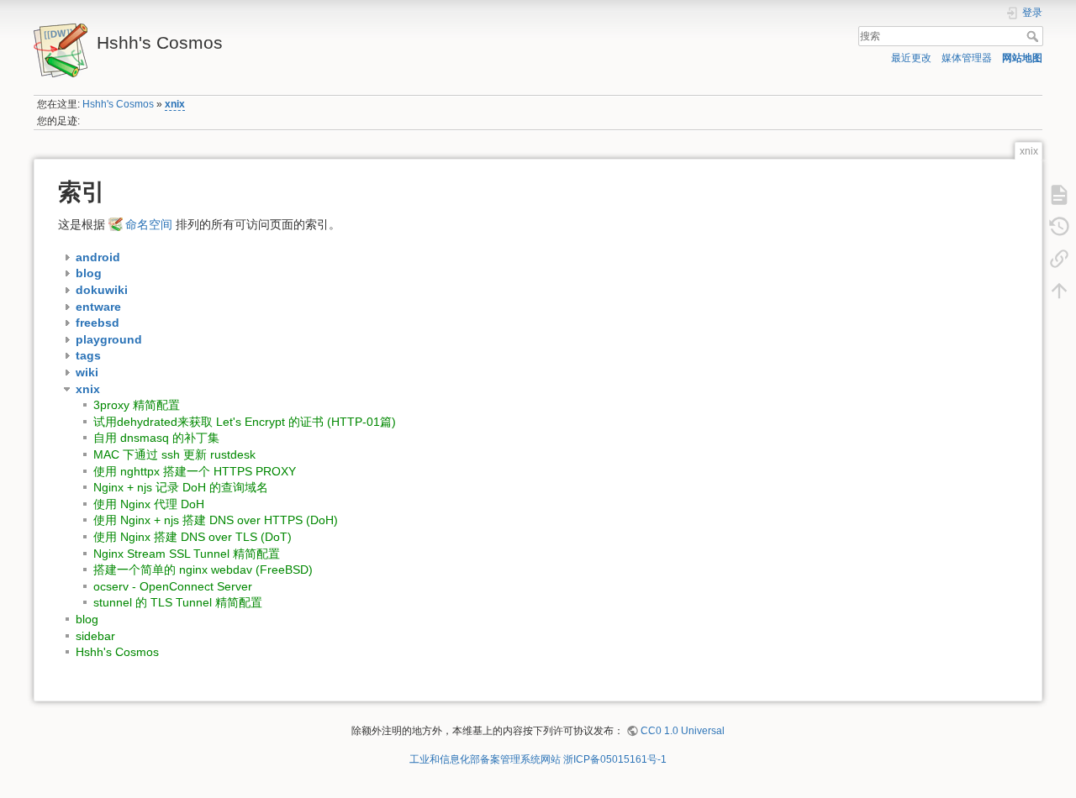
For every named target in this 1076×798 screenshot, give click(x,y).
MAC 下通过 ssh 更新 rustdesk (174, 454)
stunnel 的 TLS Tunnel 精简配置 (177, 602)
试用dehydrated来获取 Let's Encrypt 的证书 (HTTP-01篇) (244, 421)
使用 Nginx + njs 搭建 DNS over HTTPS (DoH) (215, 520)
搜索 (1034, 36)
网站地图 (1022, 58)
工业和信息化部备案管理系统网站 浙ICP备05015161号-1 (538, 759)
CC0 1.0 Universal (683, 731)
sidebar (95, 636)
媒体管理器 (967, 58)
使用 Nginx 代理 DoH (148, 504)
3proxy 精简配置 (136, 405)
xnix (175, 104)
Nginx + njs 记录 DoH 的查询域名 (180, 487)
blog (87, 619)
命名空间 (148, 224)
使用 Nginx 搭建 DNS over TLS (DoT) (192, 536)
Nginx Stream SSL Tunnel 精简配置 (186, 553)
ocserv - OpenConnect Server (172, 586)
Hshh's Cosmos (118, 104)
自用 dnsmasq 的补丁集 (156, 437)
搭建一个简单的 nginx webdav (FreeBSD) (203, 569)
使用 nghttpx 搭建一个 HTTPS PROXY (194, 471)
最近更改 (911, 58)
